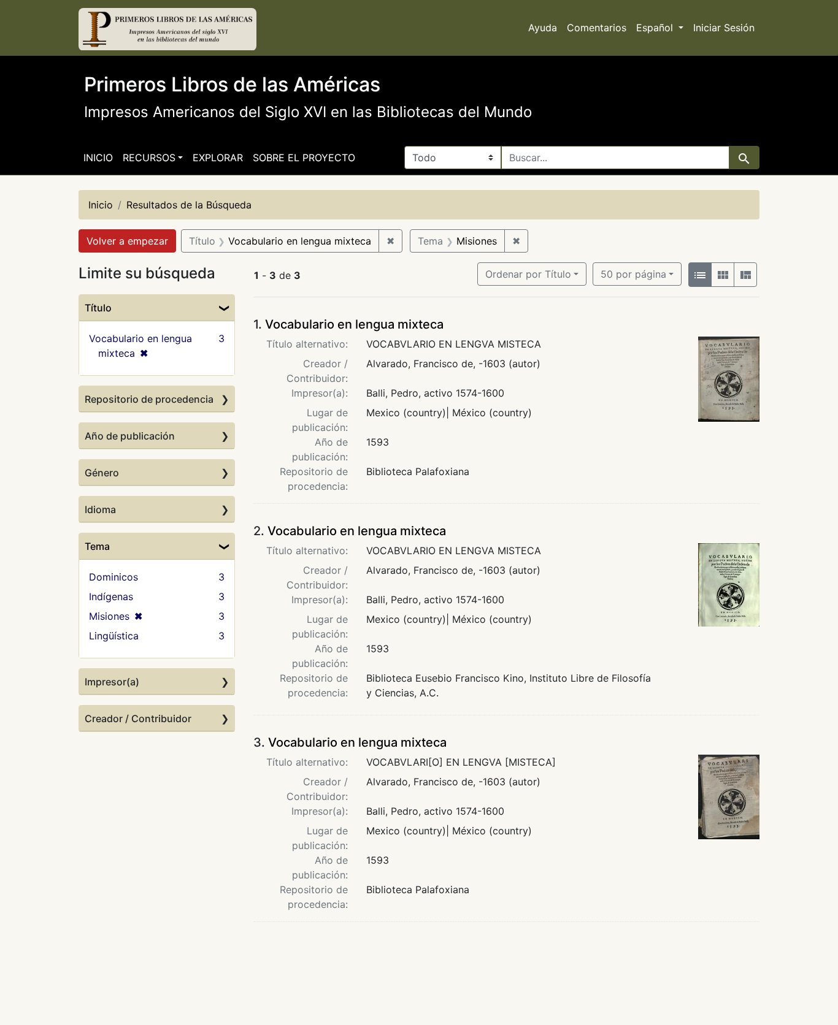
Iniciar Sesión (724, 27)
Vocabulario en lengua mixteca (354, 324)
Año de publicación (130, 436)
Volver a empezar (127, 241)
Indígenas (111, 596)
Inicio (98, 157)
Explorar (218, 157)
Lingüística (114, 636)
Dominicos (113, 577)
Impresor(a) (112, 682)
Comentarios (596, 27)
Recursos (149, 157)
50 (633, 273)
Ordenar (528, 274)
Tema (97, 546)
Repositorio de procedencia (149, 399)
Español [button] (656, 27)
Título (98, 308)
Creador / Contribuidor (138, 718)
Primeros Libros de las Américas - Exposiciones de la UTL (167, 29)
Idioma (100, 509)
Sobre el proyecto (304, 157)
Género (102, 473)
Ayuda (542, 27)
